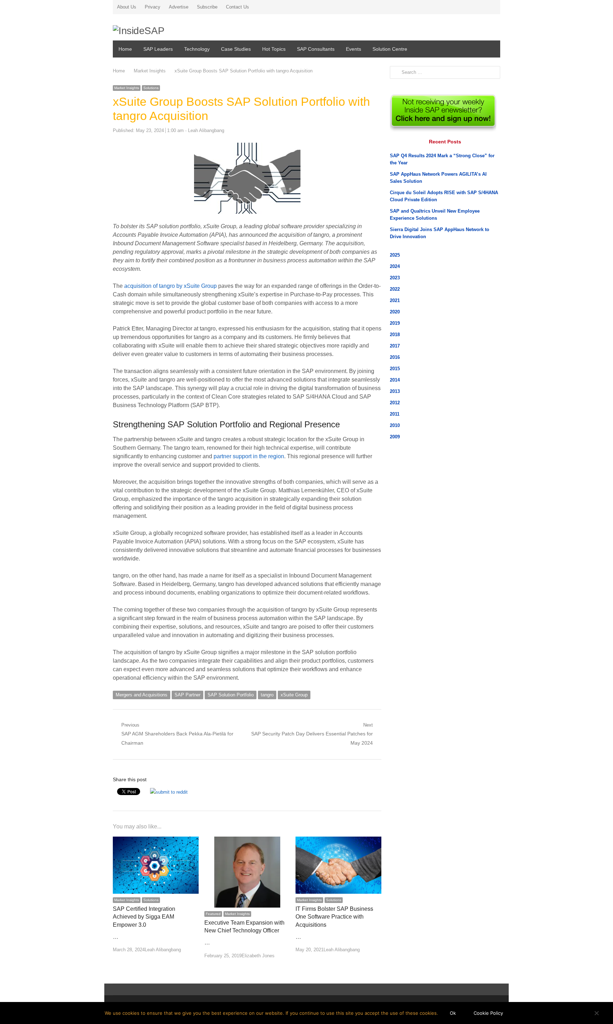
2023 (395, 277)
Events (353, 49)
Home (125, 49)
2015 (395, 368)
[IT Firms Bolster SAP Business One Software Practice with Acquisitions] (338, 840)
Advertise (178, 7)
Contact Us (237, 7)
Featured (213, 914)
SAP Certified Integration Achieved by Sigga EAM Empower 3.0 (144, 917)
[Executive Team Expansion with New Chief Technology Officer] (247, 840)
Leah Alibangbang (206, 130)
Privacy (152, 7)
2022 (395, 289)
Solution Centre (389, 49)
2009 (395, 436)
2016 (395, 357)
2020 (395, 311)
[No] (596, 1013)
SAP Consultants (316, 49)
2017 (395, 346)
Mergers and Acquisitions (141, 694)
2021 (395, 300)
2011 (394, 414)
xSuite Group (294, 694)
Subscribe (207, 7)
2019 (395, 323)
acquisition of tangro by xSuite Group (170, 286)
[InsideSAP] (175, 28)
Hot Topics (274, 49)
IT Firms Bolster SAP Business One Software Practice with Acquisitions (334, 917)
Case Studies (236, 49)
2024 (395, 266)
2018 (395, 334)
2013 (395, 391)
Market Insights (126, 88)
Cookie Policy (488, 1013)
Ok (453, 1013)
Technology (197, 49)
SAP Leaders (158, 49)
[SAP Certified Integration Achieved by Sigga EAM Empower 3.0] (156, 840)
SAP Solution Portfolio (231, 694)
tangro (267, 694)
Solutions (151, 88)
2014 (395, 380)
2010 (395, 425)
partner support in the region (249, 456)
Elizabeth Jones (258, 955)
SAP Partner (187, 694)
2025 (395, 255)
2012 (395, 402)
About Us (126, 7)
